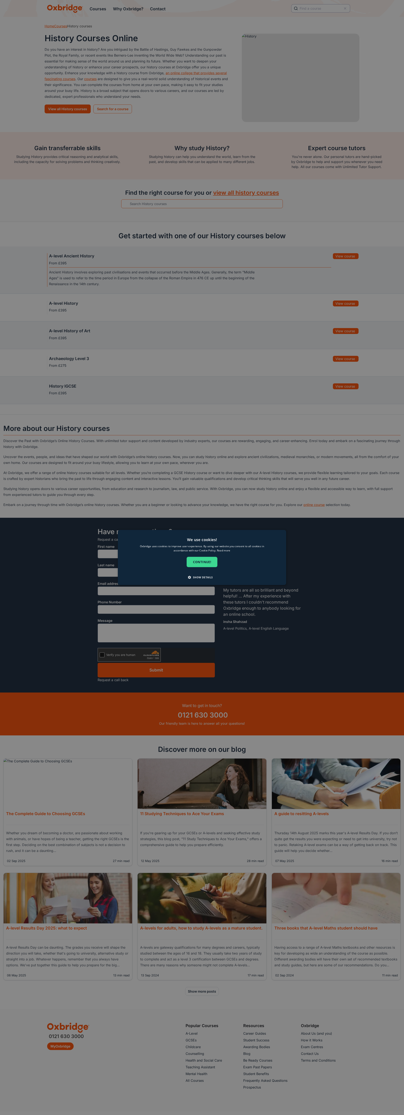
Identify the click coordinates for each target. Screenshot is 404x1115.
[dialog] (202, 557)
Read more (223, 550)
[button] (202, 577)
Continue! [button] (202, 562)
